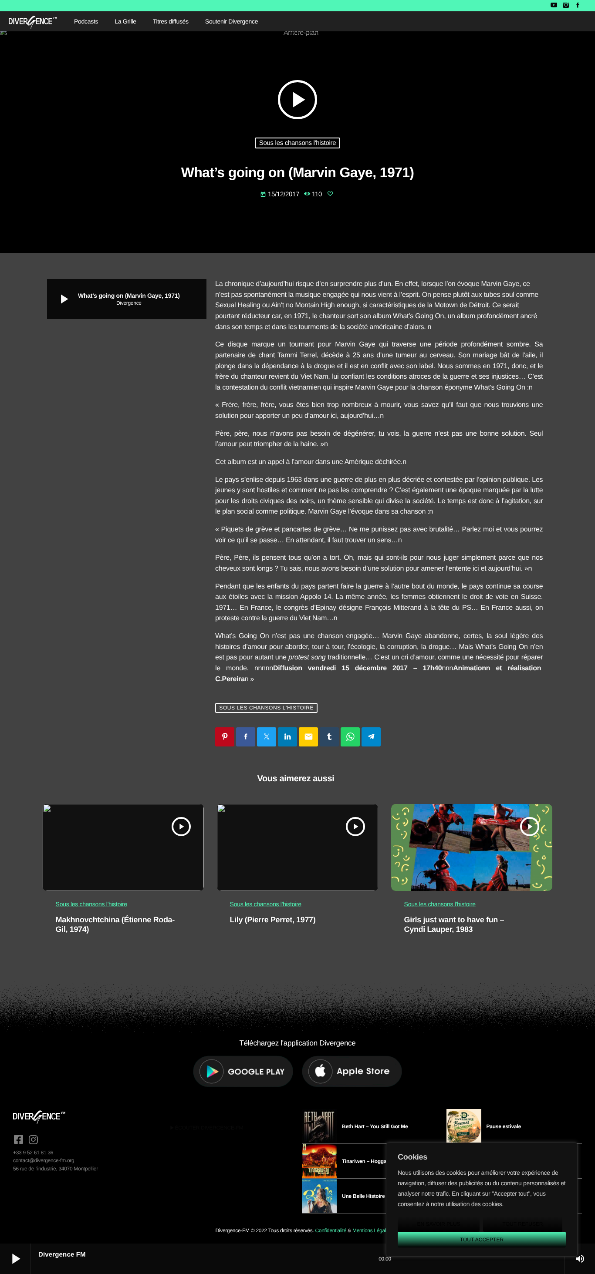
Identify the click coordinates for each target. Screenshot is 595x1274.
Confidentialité (330, 1230)
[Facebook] (578, 6)
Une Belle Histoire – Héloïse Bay (380, 1196)
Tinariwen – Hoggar (365, 1161)
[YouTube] (554, 6)
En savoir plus (438, 1224)
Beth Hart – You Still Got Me (375, 1126)
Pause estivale (504, 1126)
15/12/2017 (280, 194)
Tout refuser (523, 1224)
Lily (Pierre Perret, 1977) (273, 919)
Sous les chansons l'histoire (297, 143)
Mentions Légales (371, 1230)
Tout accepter (482, 1240)
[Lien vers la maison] (33, 21)
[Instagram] (565, 6)
